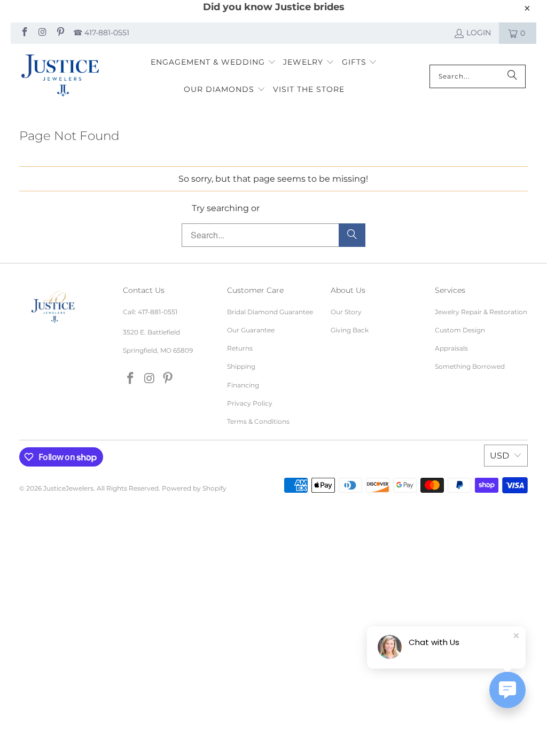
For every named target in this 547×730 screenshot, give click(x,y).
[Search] (512, 76)
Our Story (346, 312)
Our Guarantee (251, 330)
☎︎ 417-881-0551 (101, 32)
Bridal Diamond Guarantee (270, 312)
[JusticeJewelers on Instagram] (42, 33)
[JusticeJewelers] (60, 76)
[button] (213, 62)
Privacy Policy (249, 403)
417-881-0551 (157, 312)
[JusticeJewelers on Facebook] (24, 33)
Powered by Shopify (194, 488)
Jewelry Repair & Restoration (481, 312)
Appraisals (451, 348)
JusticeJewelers (68, 488)
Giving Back (350, 330)
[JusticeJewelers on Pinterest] (59, 33)
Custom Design (460, 330)
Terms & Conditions (258, 421)
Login (478, 32)
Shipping (241, 366)
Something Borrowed (470, 366)
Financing (243, 385)
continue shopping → (308, 208)
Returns (240, 348)
